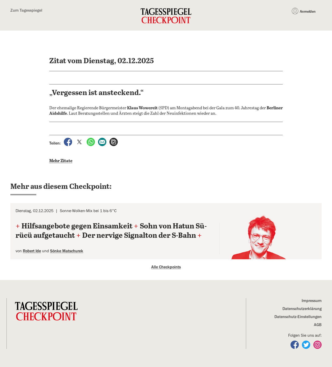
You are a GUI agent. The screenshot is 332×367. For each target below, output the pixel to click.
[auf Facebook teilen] (68, 142)
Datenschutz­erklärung (302, 309)
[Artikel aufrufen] (113, 142)
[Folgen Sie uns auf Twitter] (306, 344)
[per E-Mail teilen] (102, 142)
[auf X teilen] (80, 142)
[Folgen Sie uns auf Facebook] (295, 344)
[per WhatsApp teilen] (91, 142)
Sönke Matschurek (66, 251)
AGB (318, 325)
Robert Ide (32, 251)
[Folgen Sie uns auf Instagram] (317, 344)
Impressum (312, 301)
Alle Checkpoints (166, 267)
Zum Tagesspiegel (26, 10)
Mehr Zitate (60, 161)
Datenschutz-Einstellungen (298, 317)
